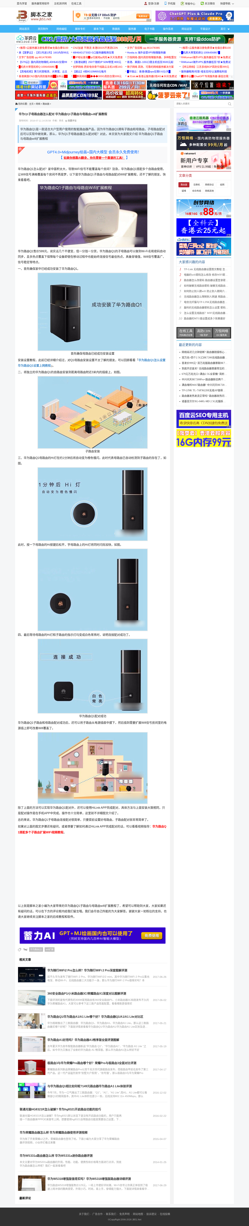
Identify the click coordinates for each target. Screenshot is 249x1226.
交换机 (196, 184)
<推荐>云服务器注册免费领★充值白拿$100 (43, 47)
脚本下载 (99, 28)
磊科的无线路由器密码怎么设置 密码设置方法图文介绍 (215, 307)
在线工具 (76, 3)
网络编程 (62, 28)
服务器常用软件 (40, 3)
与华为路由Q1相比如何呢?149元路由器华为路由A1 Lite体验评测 (89, 1086)
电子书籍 (149, 28)
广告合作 (97, 1214)
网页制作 (43, 28)
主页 (31, 104)
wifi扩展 (49, 949)
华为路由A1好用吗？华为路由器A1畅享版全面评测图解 (83, 1039)
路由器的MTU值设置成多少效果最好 (204, 318)
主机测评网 (60, 3)
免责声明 (124, 1214)
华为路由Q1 (36, 949)
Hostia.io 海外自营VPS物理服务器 (146, 52)
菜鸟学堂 (22, 3)
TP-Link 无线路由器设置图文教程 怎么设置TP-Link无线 (215, 269)
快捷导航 (225, 3)
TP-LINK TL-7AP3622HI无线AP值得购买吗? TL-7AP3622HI (215, 390)
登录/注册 (153, 3)
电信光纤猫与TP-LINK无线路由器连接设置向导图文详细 (216, 302)
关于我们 (84, 1214)
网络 (38, 104)
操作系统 (168, 28)
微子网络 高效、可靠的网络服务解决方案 (150, 66)
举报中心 (190, 3)
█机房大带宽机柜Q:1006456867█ (200, 52)
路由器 (46, 104)
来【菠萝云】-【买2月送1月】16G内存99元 (44, 52)
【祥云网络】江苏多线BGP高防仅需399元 (205, 66)
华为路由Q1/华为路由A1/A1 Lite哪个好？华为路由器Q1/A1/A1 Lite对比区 (95, 1016)
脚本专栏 (80, 28)
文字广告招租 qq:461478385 (143, 47)
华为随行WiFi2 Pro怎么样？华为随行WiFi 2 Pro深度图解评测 (87, 970)
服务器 (132, 28)
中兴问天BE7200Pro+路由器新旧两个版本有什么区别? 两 (214, 379)
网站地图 (138, 1214)
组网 (222, 184)
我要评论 (72, 120)
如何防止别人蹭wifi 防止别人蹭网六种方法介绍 (210, 291)
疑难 (184, 191)
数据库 (116, 28)
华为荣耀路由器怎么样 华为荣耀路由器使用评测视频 (53, 1132)
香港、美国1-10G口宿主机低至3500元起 (150, 62)
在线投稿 (165, 1214)
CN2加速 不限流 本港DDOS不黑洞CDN (95, 47)
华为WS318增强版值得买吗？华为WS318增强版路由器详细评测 (89, 1178)
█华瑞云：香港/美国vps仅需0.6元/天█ (148, 71)
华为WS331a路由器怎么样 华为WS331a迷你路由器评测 (56, 1155)
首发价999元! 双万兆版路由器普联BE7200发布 (208, 363)
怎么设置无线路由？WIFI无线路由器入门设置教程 (212, 313)
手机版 (171, 3)
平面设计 (205, 28)
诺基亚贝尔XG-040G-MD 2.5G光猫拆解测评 (206, 401)
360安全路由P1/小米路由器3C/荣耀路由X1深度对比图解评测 (86, 993)
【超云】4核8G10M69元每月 (89, 71)
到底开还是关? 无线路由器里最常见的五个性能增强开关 (213, 368)
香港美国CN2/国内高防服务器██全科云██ (43, 76)
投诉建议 (151, 1214)
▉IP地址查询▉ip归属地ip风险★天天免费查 (98, 57)
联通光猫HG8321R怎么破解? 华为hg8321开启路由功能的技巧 (60, 1109)
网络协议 (209, 184)
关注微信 (210, 3)
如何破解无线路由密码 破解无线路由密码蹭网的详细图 (215, 285)
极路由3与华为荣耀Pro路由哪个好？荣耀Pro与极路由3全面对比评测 (91, 1063)
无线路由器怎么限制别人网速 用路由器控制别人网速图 (215, 296)
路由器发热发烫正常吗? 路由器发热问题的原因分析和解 (213, 396)
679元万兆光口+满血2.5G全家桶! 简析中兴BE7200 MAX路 (214, 374)
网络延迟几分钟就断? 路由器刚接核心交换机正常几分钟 (213, 352)
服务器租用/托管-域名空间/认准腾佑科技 (204, 71)
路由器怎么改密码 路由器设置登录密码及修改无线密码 (215, 280)
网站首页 (24, 28)
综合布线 (196, 191)
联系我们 (111, 1214)
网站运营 (187, 28)
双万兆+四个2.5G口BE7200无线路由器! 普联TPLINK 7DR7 (215, 357)
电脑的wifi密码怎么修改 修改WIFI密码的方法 (209, 274)
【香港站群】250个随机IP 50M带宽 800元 (97, 62)
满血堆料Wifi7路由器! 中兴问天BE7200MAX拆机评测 (212, 385)
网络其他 (209, 191)
